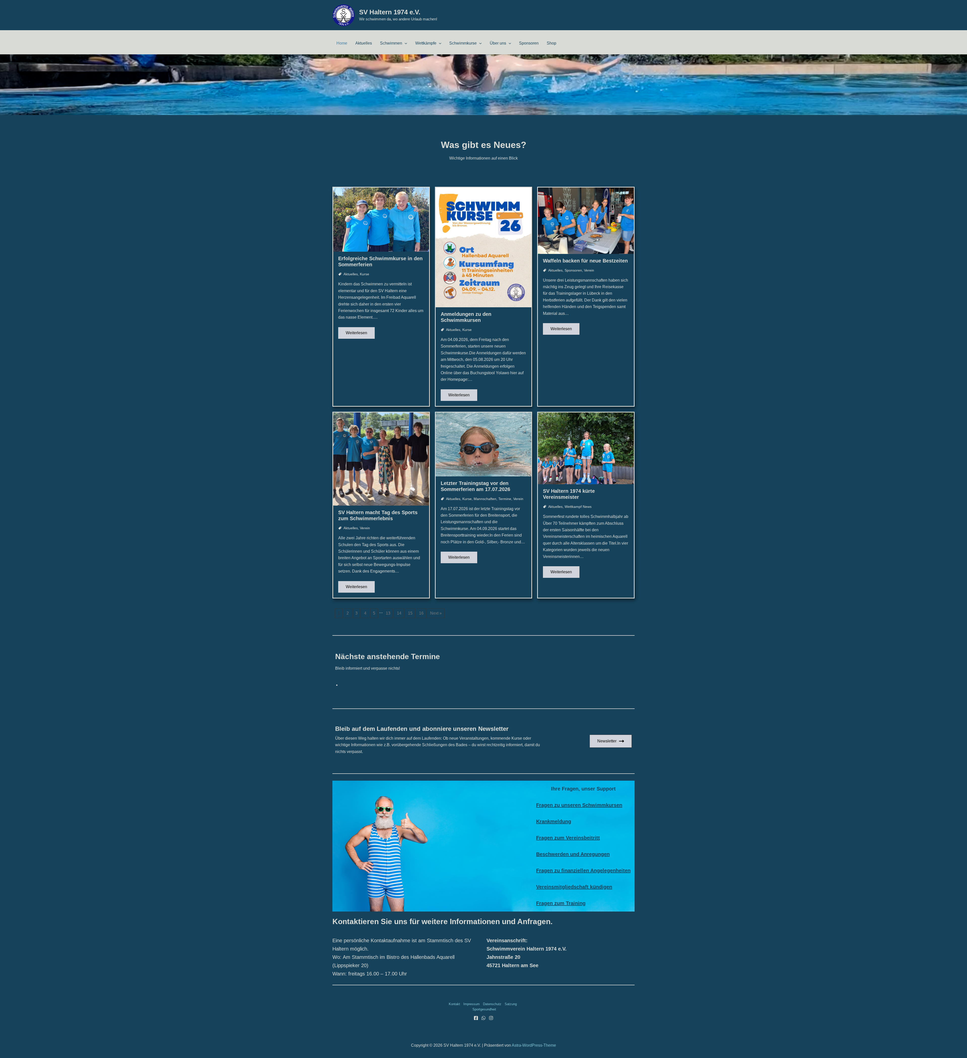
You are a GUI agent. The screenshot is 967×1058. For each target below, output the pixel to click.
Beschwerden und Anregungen (573, 854)
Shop (551, 43)
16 (421, 613)
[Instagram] (491, 1018)
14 (399, 613)
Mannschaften (485, 499)
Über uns (498, 43)
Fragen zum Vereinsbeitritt (568, 838)
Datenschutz (492, 1004)
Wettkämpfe (425, 43)
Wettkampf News (578, 507)
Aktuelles (363, 43)
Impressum (471, 1004)
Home (341, 43)
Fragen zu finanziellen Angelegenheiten (583, 870)
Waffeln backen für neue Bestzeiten (585, 260)
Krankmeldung (553, 821)
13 (388, 613)
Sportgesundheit (484, 1009)
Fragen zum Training (560, 903)
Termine (504, 499)
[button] (404, 43)
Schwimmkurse (463, 43)
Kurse (364, 274)
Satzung (511, 1004)
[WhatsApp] (483, 1018)
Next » (436, 613)
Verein (589, 270)
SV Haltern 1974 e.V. (389, 12)
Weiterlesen (356, 333)
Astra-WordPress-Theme (534, 1045)
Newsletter (606, 741)
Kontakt (454, 1004)
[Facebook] (476, 1018)
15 (410, 613)
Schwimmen (391, 43)
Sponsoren (529, 43)
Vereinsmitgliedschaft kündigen (574, 887)
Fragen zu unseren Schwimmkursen (579, 805)
